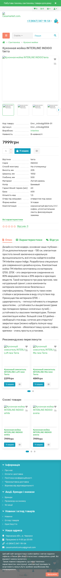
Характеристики (30, 239)
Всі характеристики (12, 219)
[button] (29, 391)
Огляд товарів (12, 520)
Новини (8, 516)
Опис (8, 239)
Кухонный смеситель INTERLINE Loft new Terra (15, 372)
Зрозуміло (52, 574)
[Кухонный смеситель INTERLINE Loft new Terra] (16, 356)
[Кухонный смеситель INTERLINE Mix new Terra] (45, 356)
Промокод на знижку (15, 501)
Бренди (8, 497)
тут (28, 559)
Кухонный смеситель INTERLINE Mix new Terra (44, 372)
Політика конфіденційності (18, 478)
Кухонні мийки (30, 42)
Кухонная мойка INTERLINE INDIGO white (13, 432)
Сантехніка (14, 42)
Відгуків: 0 (22, 226)
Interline (35, 130)
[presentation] (2, 110)
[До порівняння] (55, 64)
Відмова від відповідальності (19, 485)
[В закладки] (55, 59)
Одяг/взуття (11, 524)
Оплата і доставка (14, 474)
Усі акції (9, 505)
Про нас (9, 470)
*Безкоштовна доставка (17, 482)
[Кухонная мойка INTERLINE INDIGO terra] (30, 78)
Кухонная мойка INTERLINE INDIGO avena (42, 432)
